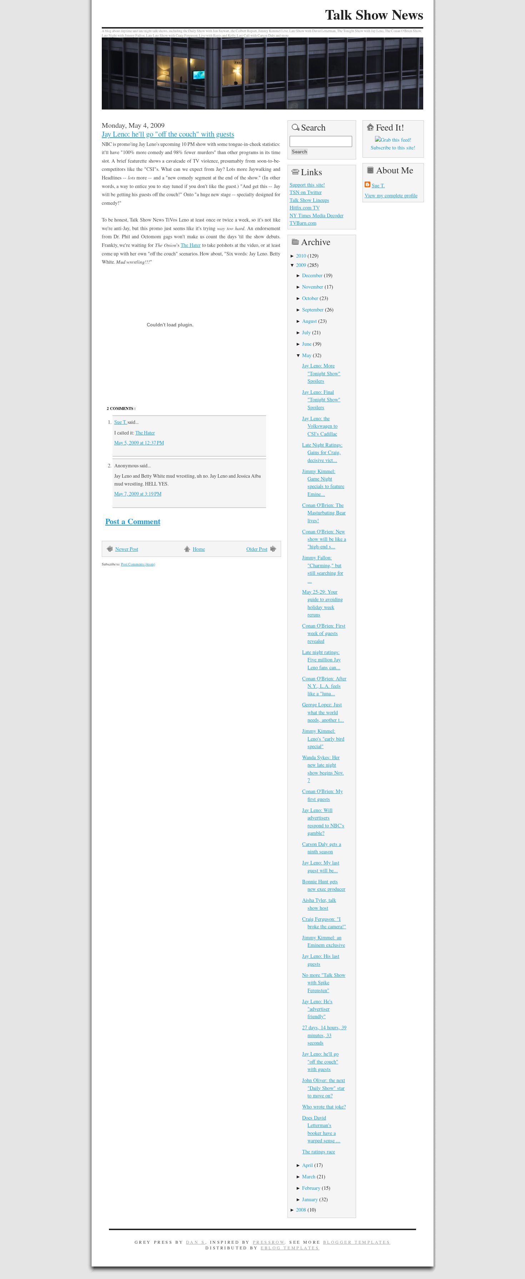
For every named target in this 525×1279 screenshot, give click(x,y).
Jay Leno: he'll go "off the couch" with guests (168, 134)
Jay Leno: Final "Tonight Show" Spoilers (321, 400)
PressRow (269, 1242)
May (306, 355)
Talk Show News (374, 14)
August (309, 321)
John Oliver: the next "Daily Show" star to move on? (323, 1088)
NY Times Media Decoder (317, 215)
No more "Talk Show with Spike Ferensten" (323, 982)
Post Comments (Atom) (138, 564)
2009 (301, 265)
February (311, 1187)
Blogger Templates (357, 1242)
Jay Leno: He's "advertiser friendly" (317, 1009)
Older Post (257, 548)
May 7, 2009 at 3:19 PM (137, 493)
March (308, 1176)
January (310, 1199)
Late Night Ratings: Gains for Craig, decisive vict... (322, 452)
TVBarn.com (303, 222)
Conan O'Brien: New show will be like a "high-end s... (324, 539)
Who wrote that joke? (324, 1106)
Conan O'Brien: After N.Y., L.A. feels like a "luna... (324, 686)
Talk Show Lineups (309, 200)
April (307, 1165)
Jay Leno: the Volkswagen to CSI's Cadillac (320, 426)
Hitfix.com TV (305, 207)
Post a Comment (132, 521)
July (306, 332)
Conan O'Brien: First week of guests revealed (323, 633)
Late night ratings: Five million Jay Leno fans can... (321, 660)
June (306, 343)
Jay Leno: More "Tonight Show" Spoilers (321, 373)
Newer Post (126, 548)
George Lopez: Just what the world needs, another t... (323, 712)
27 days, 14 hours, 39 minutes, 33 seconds (324, 1035)
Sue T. (121, 421)
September (313, 309)
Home (199, 548)
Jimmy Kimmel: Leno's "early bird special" (323, 738)
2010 (301, 255)
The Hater (191, 245)
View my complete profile (391, 195)
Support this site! (307, 184)
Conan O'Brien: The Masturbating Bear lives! (324, 513)
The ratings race (318, 1151)
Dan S (195, 1242)
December (312, 275)
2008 (301, 1209)
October (310, 298)
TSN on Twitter (306, 192)
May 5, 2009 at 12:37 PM (139, 442)
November (312, 286)
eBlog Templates (290, 1247)
